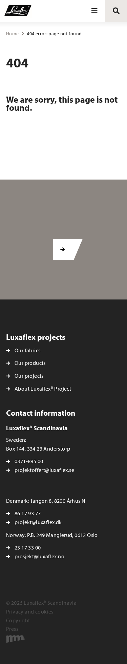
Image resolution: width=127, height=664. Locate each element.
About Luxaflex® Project (43, 388)
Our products (30, 362)
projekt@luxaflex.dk (38, 522)
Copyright (18, 620)
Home (12, 33)
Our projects (29, 375)
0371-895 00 (29, 461)
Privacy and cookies (30, 611)
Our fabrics (27, 350)
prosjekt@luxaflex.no (39, 556)
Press (12, 628)
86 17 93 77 (28, 513)
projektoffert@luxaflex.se (44, 469)
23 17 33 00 (28, 547)
